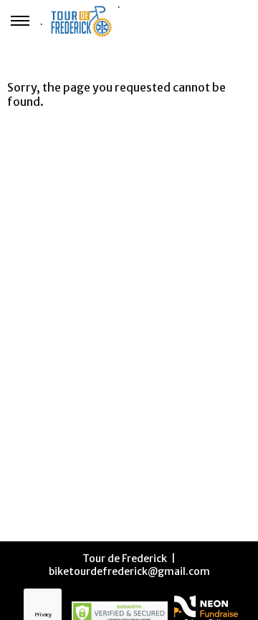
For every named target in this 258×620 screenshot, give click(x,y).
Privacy (43, 614)
